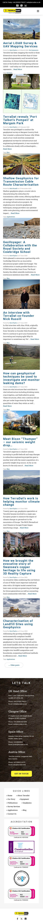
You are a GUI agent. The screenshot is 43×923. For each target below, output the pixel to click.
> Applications (12, 810)
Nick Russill (13, 188)
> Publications (12, 803)
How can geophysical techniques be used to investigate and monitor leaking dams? (21, 378)
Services (9, 73)
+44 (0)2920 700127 (19, 2)
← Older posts (13, 665)
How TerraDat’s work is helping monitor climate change (21, 502)
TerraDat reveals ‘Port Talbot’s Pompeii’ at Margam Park (20, 120)
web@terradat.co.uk (33, 2)
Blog (8, 152)
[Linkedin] (26, 6)
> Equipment (24, 799)
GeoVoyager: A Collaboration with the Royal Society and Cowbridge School (20, 246)
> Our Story (10, 799)
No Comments (33, 50)
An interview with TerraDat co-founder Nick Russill (18, 316)
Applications (11, 217)
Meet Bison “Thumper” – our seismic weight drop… (20, 442)
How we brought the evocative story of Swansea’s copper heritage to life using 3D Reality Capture (19, 567)
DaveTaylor (13, 50)
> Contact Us (11, 814)
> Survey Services (13, 806)
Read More (17, 69)
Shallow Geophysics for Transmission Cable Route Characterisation (21, 181)
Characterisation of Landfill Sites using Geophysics (18, 624)
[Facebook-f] (17, 6)
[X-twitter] (21, 6)
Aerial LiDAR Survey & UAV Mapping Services (20, 44)
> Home (9, 795)
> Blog (24, 810)
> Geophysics (27, 803)
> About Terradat (23, 795)
